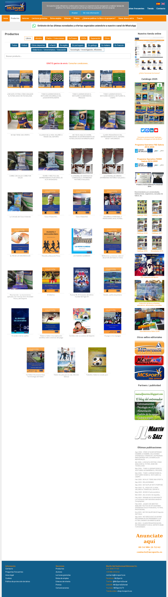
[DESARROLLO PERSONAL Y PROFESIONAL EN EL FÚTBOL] (114, 188)
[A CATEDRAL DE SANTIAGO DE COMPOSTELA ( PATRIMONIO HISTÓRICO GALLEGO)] (83, 147)
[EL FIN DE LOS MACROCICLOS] (21, 227)
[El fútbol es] (52, 266)
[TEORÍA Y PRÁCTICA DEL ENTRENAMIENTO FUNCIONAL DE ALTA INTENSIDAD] (52, 147)
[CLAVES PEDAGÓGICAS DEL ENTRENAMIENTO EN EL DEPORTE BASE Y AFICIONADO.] (114, 107)
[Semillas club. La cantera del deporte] (83, 307)
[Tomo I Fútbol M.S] (83, 188)
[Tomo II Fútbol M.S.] (52, 188)
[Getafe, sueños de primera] (114, 266)
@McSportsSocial (120, 581)
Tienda (150, 8)
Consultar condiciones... (79, 63)
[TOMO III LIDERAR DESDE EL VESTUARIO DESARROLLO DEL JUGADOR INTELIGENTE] (52, 66)
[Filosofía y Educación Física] (52, 227)
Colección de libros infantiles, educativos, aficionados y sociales (149, 304)
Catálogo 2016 (142, 251)
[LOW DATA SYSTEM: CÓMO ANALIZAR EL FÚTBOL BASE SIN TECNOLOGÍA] (21, 66)
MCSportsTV (119, 588)
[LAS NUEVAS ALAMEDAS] (83, 227)
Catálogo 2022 (142, 215)
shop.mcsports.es (124, 591)
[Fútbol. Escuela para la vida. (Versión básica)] (68, 346)
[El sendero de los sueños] (21, 307)
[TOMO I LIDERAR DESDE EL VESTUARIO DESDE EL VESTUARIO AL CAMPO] (114, 66)
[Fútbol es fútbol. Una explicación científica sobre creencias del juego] (52, 307)
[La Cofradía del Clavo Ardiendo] (21, 188)
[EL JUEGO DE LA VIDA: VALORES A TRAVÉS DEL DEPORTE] (52, 107)
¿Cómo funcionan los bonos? (149, 73)
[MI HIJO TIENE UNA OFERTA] (21, 107)
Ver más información (91, 13)
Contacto (160, 8)
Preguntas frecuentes (134, 8)
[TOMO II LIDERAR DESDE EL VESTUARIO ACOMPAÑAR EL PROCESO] (83, 66)
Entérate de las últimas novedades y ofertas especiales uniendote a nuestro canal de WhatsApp (86, 25)
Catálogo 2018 (142, 233)
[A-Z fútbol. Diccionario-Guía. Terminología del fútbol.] (37, 346)
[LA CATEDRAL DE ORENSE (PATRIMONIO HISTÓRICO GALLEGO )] (114, 147)
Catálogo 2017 (157, 233)
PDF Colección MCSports (149, 277)
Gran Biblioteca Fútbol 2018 (149, 331)
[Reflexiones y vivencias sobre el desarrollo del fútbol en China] (114, 227)
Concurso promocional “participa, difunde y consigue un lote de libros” (149, 138)
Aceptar (75, 13)
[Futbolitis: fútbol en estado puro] (98, 346)
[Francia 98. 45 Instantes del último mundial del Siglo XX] (83, 266)
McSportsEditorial (120, 585)
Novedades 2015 (157, 251)
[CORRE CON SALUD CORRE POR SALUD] (21, 147)
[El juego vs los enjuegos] (114, 307)
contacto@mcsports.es (115, 575)
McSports (118, 578)
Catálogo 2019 (157, 215)
